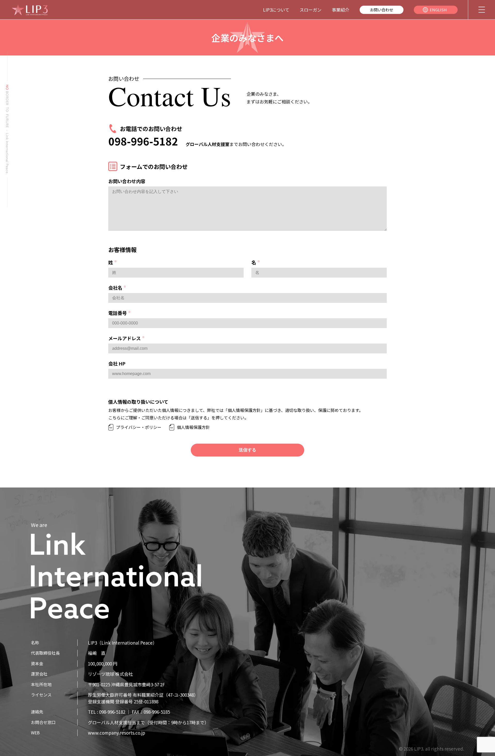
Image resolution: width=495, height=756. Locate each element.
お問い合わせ (381, 9)
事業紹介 (340, 9)
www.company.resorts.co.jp (116, 732)
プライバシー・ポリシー (138, 427)
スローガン (310, 9)
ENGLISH (438, 9)
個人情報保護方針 (193, 427)
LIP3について (276, 9)
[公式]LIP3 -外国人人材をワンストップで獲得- (30, 9)
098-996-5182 (143, 141)
